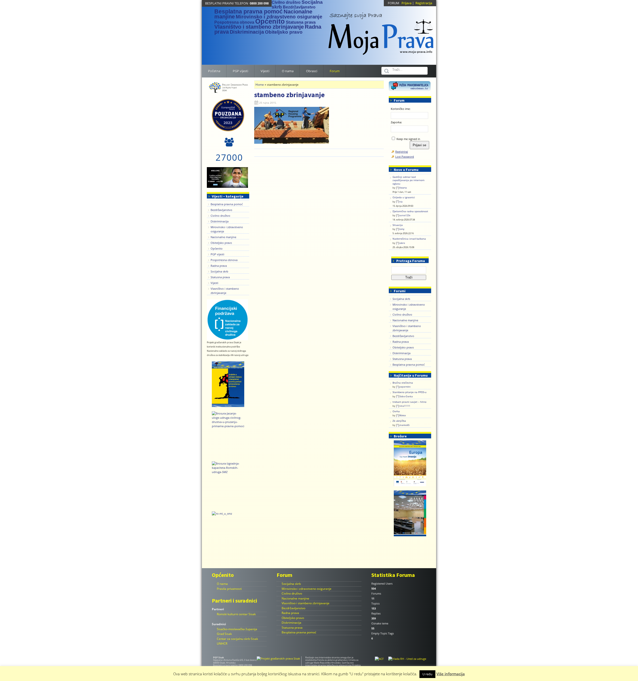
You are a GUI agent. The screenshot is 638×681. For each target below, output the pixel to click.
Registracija (423, 3)
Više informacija (450, 673)
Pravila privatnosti (229, 589)
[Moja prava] (381, 31)
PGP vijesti (217, 254)
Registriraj (401, 151)
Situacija (398, 225)
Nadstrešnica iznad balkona (409, 238)
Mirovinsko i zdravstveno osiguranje (279, 16)
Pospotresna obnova (234, 22)
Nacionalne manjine (223, 237)
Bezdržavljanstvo (299, 7)
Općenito (270, 21)
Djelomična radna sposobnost (410, 211)
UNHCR (222, 643)
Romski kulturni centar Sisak (236, 614)
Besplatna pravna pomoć (248, 11)
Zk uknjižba (399, 420)
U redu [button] (427, 674)
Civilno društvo (286, 2)
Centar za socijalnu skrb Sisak (237, 639)
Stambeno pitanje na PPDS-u (409, 392)
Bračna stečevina (403, 382)
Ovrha (396, 411)
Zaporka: (396, 122)
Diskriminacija (247, 32)
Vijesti (214, 283)
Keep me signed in (408, 139)
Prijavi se (419, 145)
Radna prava (219, 266)
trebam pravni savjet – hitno (409, 402)
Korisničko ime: (400, 109)
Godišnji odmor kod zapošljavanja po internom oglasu (408, 180)
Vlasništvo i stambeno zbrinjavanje (259, 27)
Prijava (406, 3)
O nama (222, 584)
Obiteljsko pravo (284, 32)
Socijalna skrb (219, 271)
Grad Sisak (224, 634)
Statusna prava (301, 22)
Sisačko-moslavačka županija (237, 629)
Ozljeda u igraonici (404, 197)
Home (259, 84)
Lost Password (404, 156)
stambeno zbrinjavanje (289, 94)
